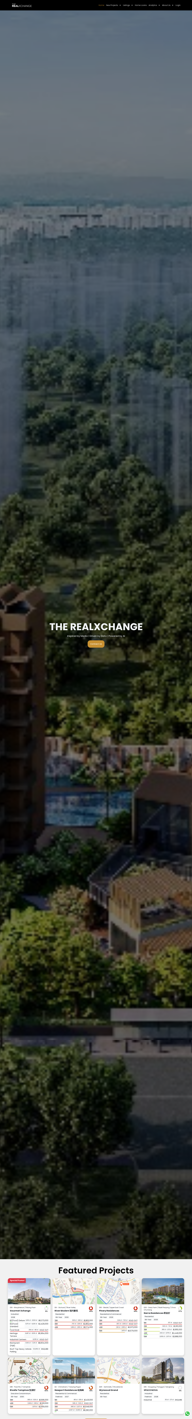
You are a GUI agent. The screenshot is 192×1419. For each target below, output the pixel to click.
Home (101, 5)
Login (178, 5)
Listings (126, 5)
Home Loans (141, 5)
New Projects (112, 5)
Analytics (153, 5)
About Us (166, 5)
